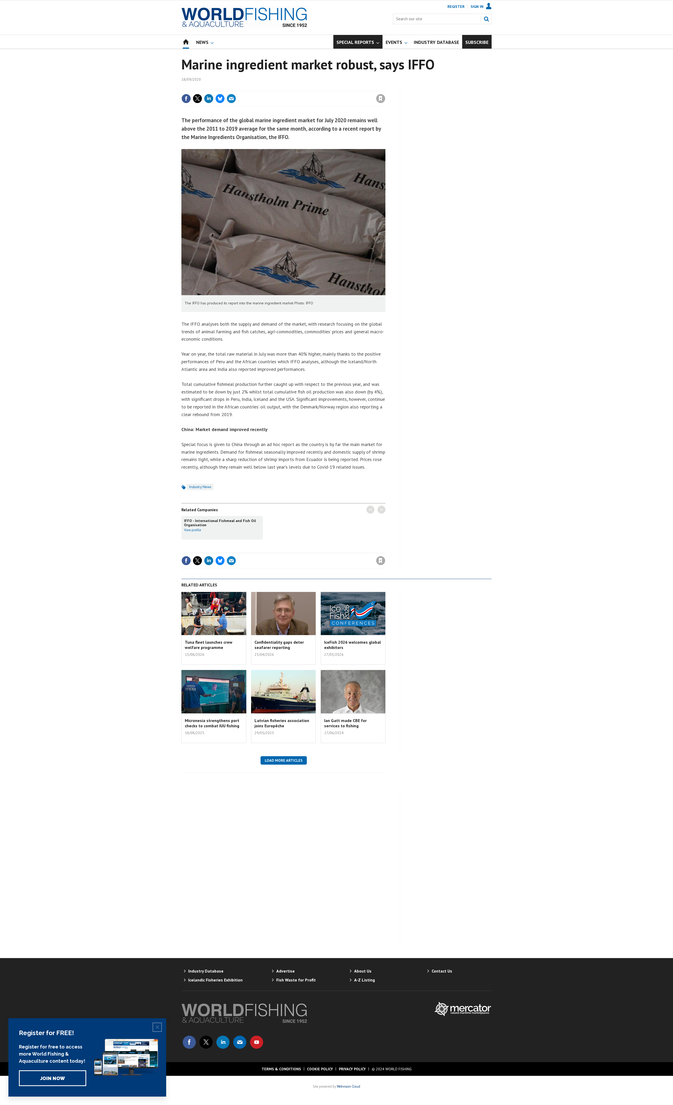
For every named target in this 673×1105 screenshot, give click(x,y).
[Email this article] (231, 98)
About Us (362, 971)
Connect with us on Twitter (206, 1042)
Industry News (200, 486)
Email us (240, 1042)
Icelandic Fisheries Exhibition (215, 980)
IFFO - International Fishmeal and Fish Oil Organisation (220, 522)
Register (456, 6)
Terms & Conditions (281, 1069)
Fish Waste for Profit (296, 980)
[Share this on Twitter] (197, 98)
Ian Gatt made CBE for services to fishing (345, 723)
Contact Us (442, 971)
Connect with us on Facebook (189, 1042)
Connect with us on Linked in (223, 1042)
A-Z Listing (364, 980)
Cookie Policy (320, 1069)
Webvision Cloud (348, 1086)
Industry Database (205, 971)
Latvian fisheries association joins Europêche (281, 723)
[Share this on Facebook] (186, 98)
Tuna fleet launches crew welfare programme (208, 645)
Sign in (318, 87)
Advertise (285, 971)
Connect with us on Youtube (256, 1042)
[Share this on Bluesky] (220, 98)
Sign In (477, 6)
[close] (385, 87)
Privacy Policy (352, 1069)
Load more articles (284, 760)
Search (486, 19)
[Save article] (380, 98)
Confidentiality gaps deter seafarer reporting (279, 645)
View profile (192, 530)
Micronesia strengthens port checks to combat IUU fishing (212, 723)
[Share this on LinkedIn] (208, 98)
